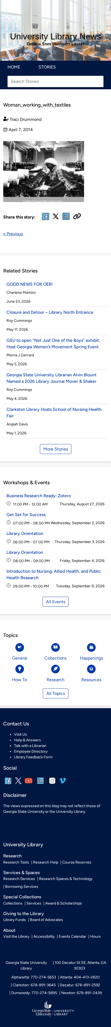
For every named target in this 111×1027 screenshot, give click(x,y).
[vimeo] (62, 782)
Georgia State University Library (55, 44)
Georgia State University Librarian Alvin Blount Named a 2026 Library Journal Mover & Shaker (51, 378)
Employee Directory (30, 751)
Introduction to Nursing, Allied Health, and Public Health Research (53, 574)
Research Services (19, 878)
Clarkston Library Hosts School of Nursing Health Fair (54, 412)
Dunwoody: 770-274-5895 (34, 993)
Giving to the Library (23, 913)
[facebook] (45, 219)
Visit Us (20, 734)
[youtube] (28, 784)
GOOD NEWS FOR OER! (29, 284)
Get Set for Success (26, 514)
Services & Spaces (21, 872)
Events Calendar (72, 936)
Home (14, 67)
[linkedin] (40, 784)
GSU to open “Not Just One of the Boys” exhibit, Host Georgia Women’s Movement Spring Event (53, 343)
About (9, 930)
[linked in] (66, 219)
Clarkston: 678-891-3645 (34, 985)
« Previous (13, 233)
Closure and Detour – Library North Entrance (49, 312)
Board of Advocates (46, 919)
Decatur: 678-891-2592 (80, 985)
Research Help (45, 862)
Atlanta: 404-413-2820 (80, 977)
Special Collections (22, 896)
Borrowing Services (21, 886)
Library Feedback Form (33, 757)
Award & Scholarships (63, 903)
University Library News (55, 36)
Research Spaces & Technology (65, 878)
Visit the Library (16, 936)
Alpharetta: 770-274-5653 (33, 977)
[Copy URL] (77, 217)
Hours (95, 936)
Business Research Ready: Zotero (38, 495)
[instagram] (52, 784)
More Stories (55, 449)
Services (33, 903)
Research (12, 855)
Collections (12, 903)
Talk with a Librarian (30, 745)
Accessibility (44, 936)
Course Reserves (76, 862)
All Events (55, 601)
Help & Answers (27, 740)
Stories (47, 67)
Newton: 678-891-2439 (81, 993)
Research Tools (16, 862)
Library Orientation (24, 533)
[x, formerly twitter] (56, 218)
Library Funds (14, 919)
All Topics (55, 693)
